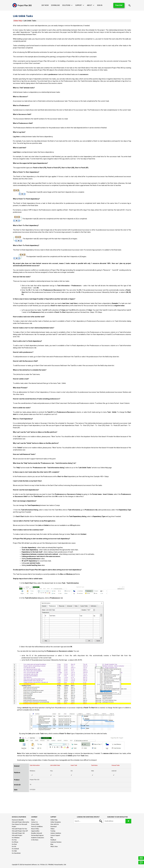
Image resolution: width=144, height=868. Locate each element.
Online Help (17, 21)
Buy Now (45, 5)
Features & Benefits (18, 820)
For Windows (16, 838)
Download (55, 5)
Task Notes (94, 765)
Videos (52, 829)
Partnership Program (37, 835)
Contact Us (34, 822)
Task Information (35, 765)
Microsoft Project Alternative (20, 822)
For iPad (14, 844)
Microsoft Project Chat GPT (20, 831)
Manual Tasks (116, 765)
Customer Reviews (55, 842)
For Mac (14, 840)
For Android (15, 849)
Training (52, 831)
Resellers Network (36, 833)
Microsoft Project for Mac (19, 829)
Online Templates (55, 822)
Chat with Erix (54, 824)
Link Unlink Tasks (55, 765)
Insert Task (74, 765)
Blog (51, 844)
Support (78, 5)
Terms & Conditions (37, 826)
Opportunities (35, 831)
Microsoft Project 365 (18, 833)
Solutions (66, 5)
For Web (14, 851)
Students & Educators (37, 838)
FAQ (51, 838)
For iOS (14, 846)
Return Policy (35, 829)
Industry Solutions (55, 833)
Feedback (53, 840)
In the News (34, 840)
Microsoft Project (17, 835)
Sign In (99, 5)
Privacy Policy (35, 824)
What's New (54, 846)
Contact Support (55, 835)
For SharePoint (16, 853)
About (89, 5)
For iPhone (15, 842)
